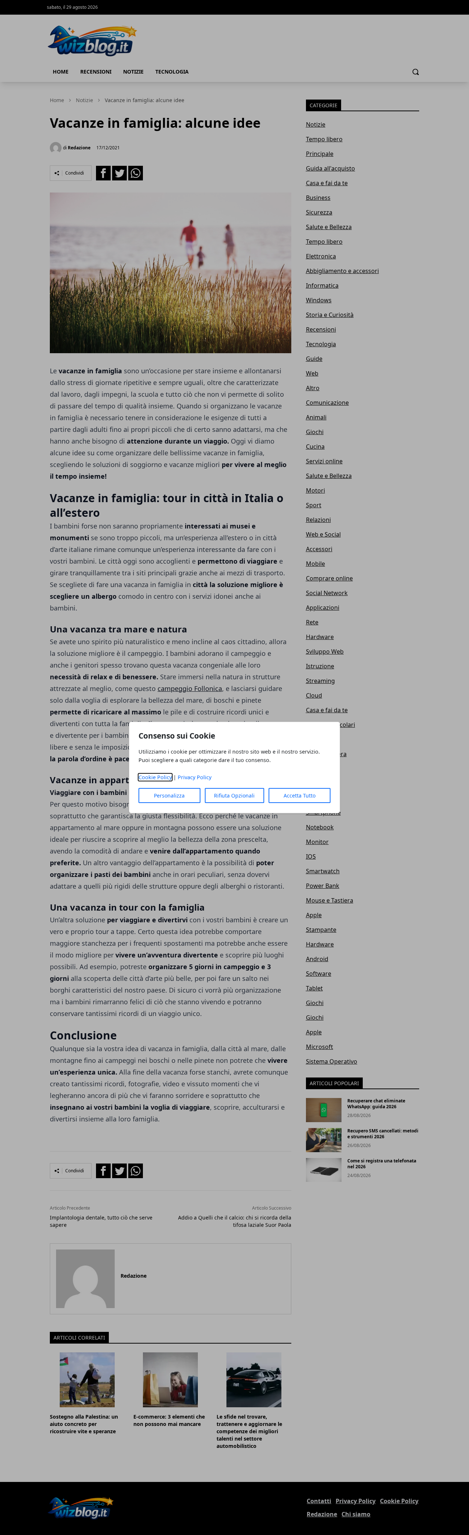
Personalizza (169, 795)
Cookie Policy (155, 777)
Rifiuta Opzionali (234, 795)
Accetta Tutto (299, 795)
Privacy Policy (194, 777)
